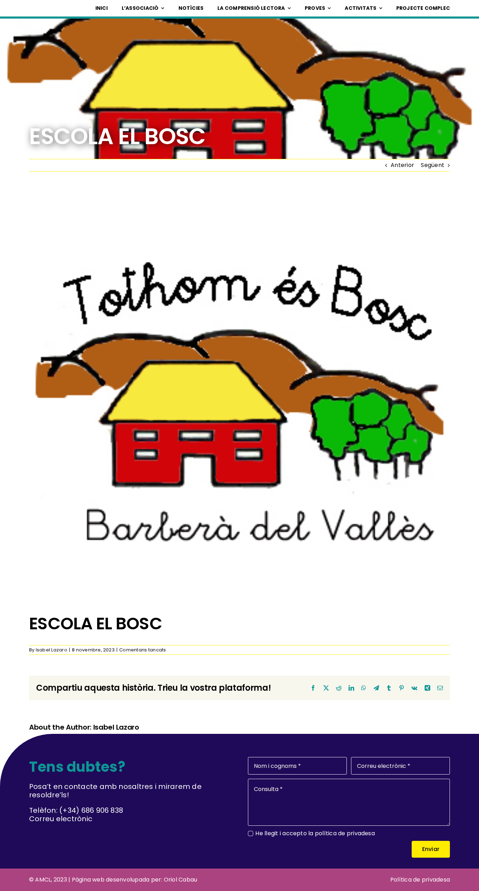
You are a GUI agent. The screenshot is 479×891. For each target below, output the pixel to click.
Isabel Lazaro (51, 650)
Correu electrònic (60, 819)
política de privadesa (345, 833)
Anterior (402, 165)
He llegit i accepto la (315, 833)
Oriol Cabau (180, 880)
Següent (432, 165)
